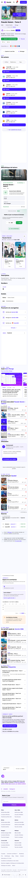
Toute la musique (19, 837)
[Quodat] (2, 776)
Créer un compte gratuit (10, 725)
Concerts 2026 (18, 842)
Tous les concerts (19, 847)
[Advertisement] (14, 148)
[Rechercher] (13, 2)
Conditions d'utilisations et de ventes (9, 860)
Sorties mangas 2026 (6, 832)
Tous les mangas (5, 837)
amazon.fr (13, 524)
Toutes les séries (5, 826)
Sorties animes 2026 (19, 824)
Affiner (6, 62)
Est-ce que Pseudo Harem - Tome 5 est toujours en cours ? (11, 699)
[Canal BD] (11, 46)
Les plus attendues (5, 824)
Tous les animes (18, 826)
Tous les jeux (18, 816)
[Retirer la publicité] (24, 333)
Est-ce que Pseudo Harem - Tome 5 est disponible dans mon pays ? (11, 708)
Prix (2, 856)
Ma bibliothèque (20, 182)
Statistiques (7, 856)
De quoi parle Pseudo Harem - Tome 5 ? (11, 703)
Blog (13, 856)
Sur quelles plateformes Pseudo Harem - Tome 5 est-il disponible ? (12, 680)
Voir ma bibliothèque (15, 228)
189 (22, 436)
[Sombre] (25, 875)
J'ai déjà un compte (7, 729)
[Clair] (23, 875)
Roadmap (21, 853)
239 (22, 423)
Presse (17, 856)
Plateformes (13, 62)
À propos (3, 853)
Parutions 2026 (4, 842)
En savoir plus (18, 540)
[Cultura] (19, 46)
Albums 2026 (18, 832)
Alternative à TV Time (6, 858)
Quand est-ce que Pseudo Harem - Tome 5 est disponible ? (12, 671)
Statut (13, 865)
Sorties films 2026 (5, 812)
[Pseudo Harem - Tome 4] (9, 255)
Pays (20, 62)
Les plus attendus (5, 814)
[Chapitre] (12, 46)
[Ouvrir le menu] (1, 2)
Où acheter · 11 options (20, 14)
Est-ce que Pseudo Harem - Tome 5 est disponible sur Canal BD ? (11, 694)
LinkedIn (5, 789)
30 (25, 436)
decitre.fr (13, 526)
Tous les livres (4, 847)
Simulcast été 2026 (19, 822)
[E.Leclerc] (17, 46)
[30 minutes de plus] (14, 222)
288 (22, 416)
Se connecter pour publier (9, 459)
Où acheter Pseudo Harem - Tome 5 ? (11, 684)
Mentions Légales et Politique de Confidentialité (12, 863)
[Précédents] (21, 239)
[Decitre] (16, 46)
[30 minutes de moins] (7, 222)
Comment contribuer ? (12, 853)
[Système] (19, 874)
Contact (22, 856)
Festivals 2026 (18, 845)
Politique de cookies (6, 865)
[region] (14, 255)
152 (25, 416)
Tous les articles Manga (6, 371)
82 (25, 423)
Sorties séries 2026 (5, 822)
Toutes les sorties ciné (6, 816)
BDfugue (10, 532)
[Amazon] (14, 46)
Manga (23, 7)
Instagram (12, 789)
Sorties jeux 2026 (19, 812)
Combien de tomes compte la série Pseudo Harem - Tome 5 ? (12, 689)
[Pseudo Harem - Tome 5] (20, 255)
